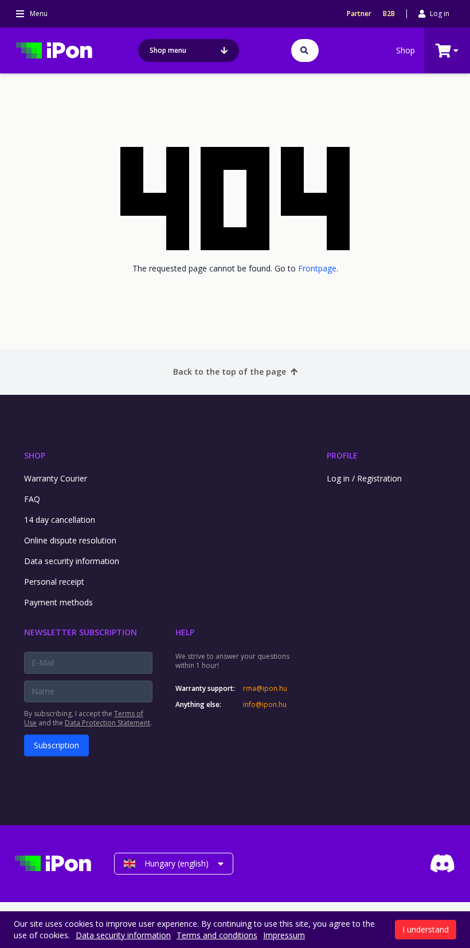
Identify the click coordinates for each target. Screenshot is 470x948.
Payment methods (58, 602)
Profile (342, 455)
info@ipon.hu (265, 704)
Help (184, 632)
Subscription (56, 745)
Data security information (71, 560)
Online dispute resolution (70, 540)
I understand (425, 929)
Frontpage (317, 268)
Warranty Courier (55, 478)
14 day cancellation (59, 519)
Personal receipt (54, 581)
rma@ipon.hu (265, 688)
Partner (359, 13)
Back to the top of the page (229, 371)
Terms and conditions (217, 935)
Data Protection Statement (107, 723)
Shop (405, 50)
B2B (389, 13)
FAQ (32, 499)
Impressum (284, 935)
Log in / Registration (364, 478)
